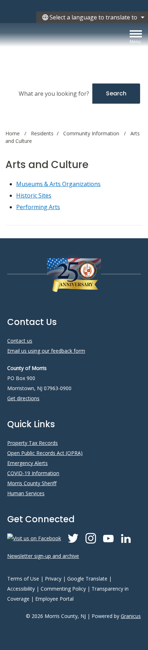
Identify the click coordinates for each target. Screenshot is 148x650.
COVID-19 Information (33, 473)
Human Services (26, 493)
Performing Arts (38, 207)
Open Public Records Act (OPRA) (45, 453)
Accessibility (21, 588)
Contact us (19, 340)
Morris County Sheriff (31, 483)
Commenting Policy (63, 588)
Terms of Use (23, 578)
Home (12, 133)
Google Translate (87, 578)
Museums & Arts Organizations (58, 184)
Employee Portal (54, 598)
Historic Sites (33, 195)
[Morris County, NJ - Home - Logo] (69, 47)
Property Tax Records (32, 442)
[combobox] (92, 17)
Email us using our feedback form (46, 350)
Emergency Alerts (27, 463)
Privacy (53, 578)
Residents (42, 133)
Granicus (131, 616)
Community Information (92, 133)
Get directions (23, 398)
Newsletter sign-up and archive (43, 555)
